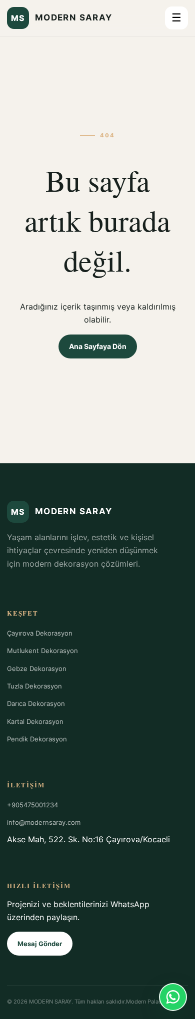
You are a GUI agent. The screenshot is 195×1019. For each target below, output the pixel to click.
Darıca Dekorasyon (36, 703)
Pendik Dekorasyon (37, 739)
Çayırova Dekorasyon (39, 633)
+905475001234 (32, 805)
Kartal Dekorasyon (35, 721)
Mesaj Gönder (40, 944)
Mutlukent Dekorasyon (42, 651)
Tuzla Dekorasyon (34, 686)
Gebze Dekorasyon (36, 669)
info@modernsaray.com (43, 822)
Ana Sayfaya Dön (97, 346)
